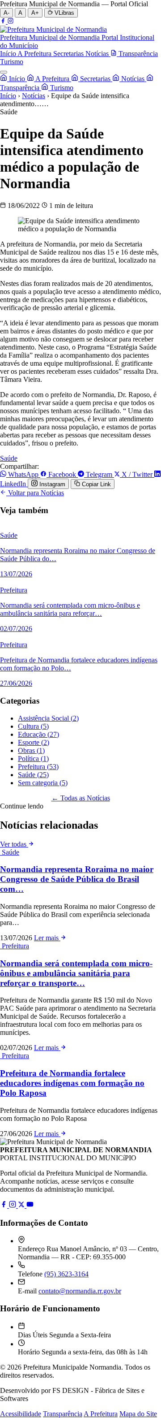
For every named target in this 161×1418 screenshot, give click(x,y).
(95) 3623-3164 (66, 1274)
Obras (31, 750)
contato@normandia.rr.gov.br (79, 1291)
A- (6, 12)
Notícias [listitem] (97, 53)
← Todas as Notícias (80, 798)
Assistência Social (48, 718)
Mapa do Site (138, 1414)
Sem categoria (43, 783)
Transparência (62, 1414)
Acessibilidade (20, 1414)
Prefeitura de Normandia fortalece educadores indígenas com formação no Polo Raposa (72, 1083)
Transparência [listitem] (137, 53)
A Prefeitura (52, 78)
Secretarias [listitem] (69, 53)
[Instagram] (10, 21)
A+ (35, 12)
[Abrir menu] (3, 72)
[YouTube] (30, 1205)
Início (17, 78)
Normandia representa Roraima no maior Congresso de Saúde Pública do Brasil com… (76, 879)
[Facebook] (4, 21)
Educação (38, 734)
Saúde (8, 458)
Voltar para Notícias (35, 493)
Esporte (33, 742)
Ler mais (47, 938)
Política (33, 758)
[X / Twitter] (22, 1205)
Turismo (60, 87)
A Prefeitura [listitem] (35, 53)
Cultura (33, 726)
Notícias (132, 78)
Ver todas (14, 844)
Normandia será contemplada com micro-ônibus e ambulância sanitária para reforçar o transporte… (76, 973)
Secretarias (95, 78)
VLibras (63, 12)
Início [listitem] (8, 53)
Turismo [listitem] (11, 61)
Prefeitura (38, 766)
